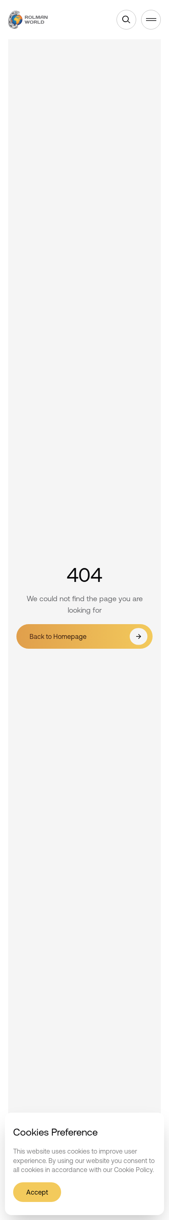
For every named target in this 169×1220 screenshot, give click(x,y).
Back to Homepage (58, 636)
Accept (37, 1192)
